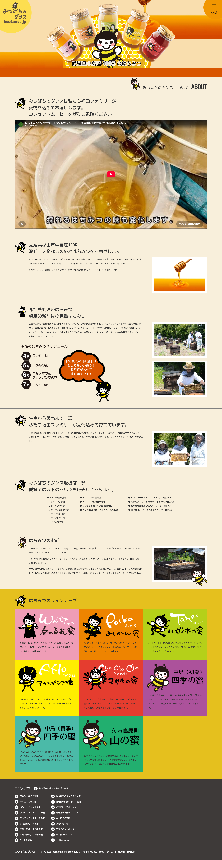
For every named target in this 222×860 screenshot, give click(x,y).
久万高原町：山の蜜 (29, 823)
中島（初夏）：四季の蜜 (31, 828)
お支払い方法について (66, 807)
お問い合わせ (62, 823)
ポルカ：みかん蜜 (28, 801)
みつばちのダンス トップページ (53, 788)
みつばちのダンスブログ (67, 834)
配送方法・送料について (67, 812)
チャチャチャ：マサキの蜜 (32, 818)
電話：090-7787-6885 (93, 851)
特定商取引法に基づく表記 (68, 801)
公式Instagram (63, 839)
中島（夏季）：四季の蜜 (31, 834)
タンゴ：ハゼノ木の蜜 (30, 807)
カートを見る (26, 839)
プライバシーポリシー (66, 828)
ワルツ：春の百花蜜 (29, 796)
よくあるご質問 (63, 818)
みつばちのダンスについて (68, 796)
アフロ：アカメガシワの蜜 (32, 812)
